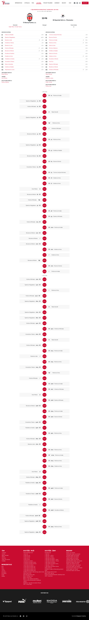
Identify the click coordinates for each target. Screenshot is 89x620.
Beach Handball (5, 555)
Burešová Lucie (8, 45)
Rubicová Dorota (53, 53)
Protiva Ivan (48, 86)
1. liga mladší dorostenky (50, 562)
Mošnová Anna (52, 42)
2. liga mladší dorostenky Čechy (51, 563)
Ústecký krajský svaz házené (72, 558)
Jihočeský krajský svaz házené (72, 555)
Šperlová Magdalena (10, 37)
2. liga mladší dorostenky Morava (52, 566)
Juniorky (3, 570)
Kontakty (3, 560)
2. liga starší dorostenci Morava (29, 563)
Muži (3, 566)
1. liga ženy (47, 554)
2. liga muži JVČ (26, 555)
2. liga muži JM (26, 558)
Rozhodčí (4, 558)
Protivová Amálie (53, 40)
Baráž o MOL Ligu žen (49, 573)
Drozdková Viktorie (53, 58)
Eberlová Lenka (49, 78)
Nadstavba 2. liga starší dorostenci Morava (32, 582)
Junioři (3, 569)
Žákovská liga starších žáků (29, 574)
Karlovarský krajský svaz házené (73, 570)
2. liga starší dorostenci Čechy (29, 562)
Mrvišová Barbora (53, 48)
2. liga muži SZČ (26, 556)
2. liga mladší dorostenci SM (29, 567)
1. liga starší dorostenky (50, 558)
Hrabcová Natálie (9, 34)
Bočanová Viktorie (9, 50)
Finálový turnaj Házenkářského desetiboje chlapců (32, 581)
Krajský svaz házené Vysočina (72, 563)
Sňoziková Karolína (9, 53)
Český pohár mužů (27, 573)
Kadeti (3, 574)
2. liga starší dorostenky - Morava (52, 560)
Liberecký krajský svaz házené (72, 559)
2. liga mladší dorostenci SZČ (29, 570)
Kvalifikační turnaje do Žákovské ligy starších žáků (33, 571)
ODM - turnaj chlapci (27, 584)
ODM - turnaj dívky (49, 576)
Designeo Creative (81, 616)
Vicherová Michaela (53, 69)
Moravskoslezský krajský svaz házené (74, 567)
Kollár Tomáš (49, 82)
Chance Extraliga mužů (28, 552)
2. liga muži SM (26, 559)
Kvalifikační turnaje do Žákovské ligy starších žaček (54, 570)
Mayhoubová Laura (9, 69)
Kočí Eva (51, 61)
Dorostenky (4, 573)
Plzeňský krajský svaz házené (72, 556)
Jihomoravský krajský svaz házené (73, 565)
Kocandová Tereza (9, 61)
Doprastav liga (48, 552)
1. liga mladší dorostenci (28, 565)
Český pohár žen (48, 567)
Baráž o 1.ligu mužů (27, 577)
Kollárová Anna (52, 56)
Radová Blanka (5, 82)
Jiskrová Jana (52, 45)
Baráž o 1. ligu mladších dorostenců (30, 578)
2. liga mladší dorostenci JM (29, 566)
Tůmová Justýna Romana (55, 34)
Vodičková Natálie (9, 67)
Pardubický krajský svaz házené (73, 562)
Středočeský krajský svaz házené (73, 554)
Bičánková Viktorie (53, 67)
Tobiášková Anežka (9, 58)
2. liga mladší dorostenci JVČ (29, 569)
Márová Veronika (9, 64)
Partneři (3, 556)
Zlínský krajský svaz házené (72, 569)
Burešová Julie (8, 40)
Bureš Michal (5, 74)
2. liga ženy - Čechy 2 (49, 565)
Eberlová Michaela (53, 64)
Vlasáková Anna (9, 56)
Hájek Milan (11, 26)
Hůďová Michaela (9, 48)
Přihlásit (85, 2)
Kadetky (3, 576)
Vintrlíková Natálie (53, 50)
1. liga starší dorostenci (28, 560)
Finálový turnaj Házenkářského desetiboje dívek (55, 574)
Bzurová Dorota (53, 37)
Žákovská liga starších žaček (51, 571)
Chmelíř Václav (18, 26)
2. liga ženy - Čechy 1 (49, 555)
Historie (3, 554)
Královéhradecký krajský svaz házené (74, 560)
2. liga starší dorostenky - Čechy (51, 559)
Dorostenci (4, 572)
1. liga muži (25, 554)
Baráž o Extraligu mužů (28, 576)
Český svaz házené (6, 559)
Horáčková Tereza (9, 42)
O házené (4, 552)
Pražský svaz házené (70, 552)
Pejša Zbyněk (49, 74)
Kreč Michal (4, 78)
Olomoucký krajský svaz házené (73, 566)
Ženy (3, 568)
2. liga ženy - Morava (49, 556)
